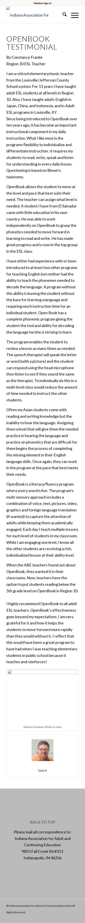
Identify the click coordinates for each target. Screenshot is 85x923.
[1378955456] (35, 15)
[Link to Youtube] (75, 917)
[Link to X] (62, 917)
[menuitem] (62, 15)
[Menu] (73, 15)
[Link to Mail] (69, 917)
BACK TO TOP (42, 822)
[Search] (62, 15)
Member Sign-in (42, 3)
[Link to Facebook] (56, 917)
